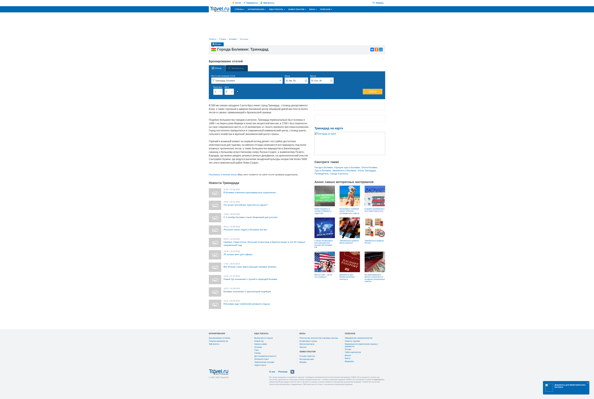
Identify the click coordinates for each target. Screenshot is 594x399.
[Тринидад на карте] (349, 143)
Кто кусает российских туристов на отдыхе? (246, 205)
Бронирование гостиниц (219, 338)
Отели (238, 3)
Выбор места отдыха (263, 338)
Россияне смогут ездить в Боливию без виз (245, 229)
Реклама (282, 371)
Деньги (348, 355)
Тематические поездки (264, 362)
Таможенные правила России (374, 242)
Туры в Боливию (322, 170)
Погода (348, 349)
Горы (256, 350)
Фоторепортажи (306, 359)
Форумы (380, 3)
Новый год (258, 341)
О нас (272, 371)
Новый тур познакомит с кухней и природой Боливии (250, 279)
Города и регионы (339, 173)
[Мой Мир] (381, 49)
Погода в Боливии (323, 167)
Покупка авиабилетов (218, 341)
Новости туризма (352, 341)
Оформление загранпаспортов (358, 338)
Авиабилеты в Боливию (344, 170)
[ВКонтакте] (372, 49)
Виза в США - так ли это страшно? (323, 276)
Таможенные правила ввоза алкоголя (349, 242)
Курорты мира (260, 344)
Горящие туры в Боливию (347, 167)
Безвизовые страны (308, 341)
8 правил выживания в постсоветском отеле (374, 210)
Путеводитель (321, 173)
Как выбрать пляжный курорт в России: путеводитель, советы (349, 211)
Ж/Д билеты (268, 3)
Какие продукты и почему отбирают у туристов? (322, 211)
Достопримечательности (265, 356)
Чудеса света (260, 365)
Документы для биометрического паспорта (347, 277)
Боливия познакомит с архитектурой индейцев (247, 291)
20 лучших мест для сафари (238, 254)
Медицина (349, 361)
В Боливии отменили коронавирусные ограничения (250, 192)
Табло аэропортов (353, 352)
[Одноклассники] (376, 49)
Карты (347, 358)
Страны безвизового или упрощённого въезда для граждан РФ (323, 244)
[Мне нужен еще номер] (237, 91)
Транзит (303, 347)
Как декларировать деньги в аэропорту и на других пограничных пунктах (375, 278)
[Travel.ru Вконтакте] (292, 372)
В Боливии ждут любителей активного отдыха (247, 304)
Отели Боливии (369, 167)
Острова (258, 347)
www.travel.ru (379, 379)
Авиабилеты (252, 3)
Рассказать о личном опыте (223, 174)
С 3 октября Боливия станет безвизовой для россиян (251, 217)
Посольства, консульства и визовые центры (318, 338)
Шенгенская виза (306, 344)
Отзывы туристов (307, 356)
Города (257, 353)
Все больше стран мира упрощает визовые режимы (250, 266)
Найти (373, 91)
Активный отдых (261, 359)
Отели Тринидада (367, 170)
